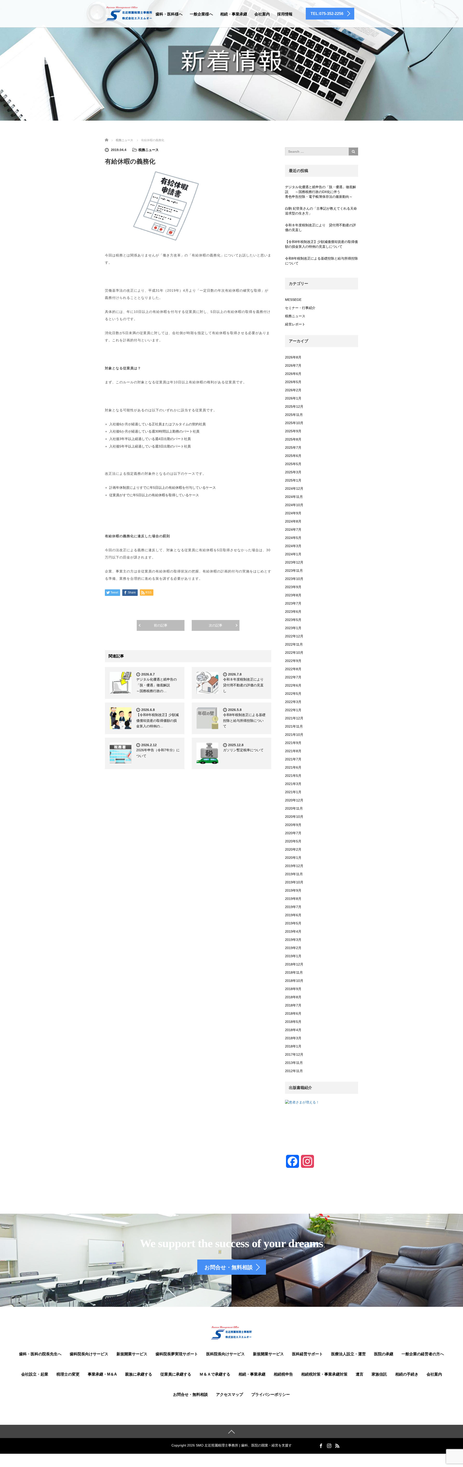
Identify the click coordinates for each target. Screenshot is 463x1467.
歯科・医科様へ (169, 14)
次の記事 (215, 625)
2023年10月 (294, 579)
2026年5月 (293, 382)
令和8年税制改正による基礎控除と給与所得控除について (244, 720)
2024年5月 (293, 538)
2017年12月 (294, 1054)
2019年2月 (293, 948)
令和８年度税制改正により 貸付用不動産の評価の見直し (245, 685)
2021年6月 (293, 767)
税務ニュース (148, 150)
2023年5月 (293, 620)
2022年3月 (293, 702)
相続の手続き (406, 1374)
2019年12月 (294, 866)
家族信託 (379, 1374)
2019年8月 (293, 899)
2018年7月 (293, 1005)
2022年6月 (293, 685)
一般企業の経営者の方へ (423, 1354)
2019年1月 (293, 956)
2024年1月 (293, 554)
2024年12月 (294, 488)
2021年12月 (294, 718)
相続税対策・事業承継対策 (324, 1374)
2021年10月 (294, 735)
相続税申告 (283, 1374)
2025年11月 (294, 415)
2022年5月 (293, 694)
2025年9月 (293, 431)
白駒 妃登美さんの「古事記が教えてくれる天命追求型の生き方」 (321, 211)
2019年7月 (293, 907)
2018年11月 (294, 972)
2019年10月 (294, 882)
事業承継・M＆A (102, 1374)
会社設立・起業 (34, 1374)
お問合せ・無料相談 (190, 1394)
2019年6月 (293, 915)
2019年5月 (293, 923)
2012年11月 (294, 1071)
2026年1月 (293, 398)
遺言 (359, 1374)
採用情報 (285, 14)
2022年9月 (293, 661)
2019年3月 (293, 940)
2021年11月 (294, 726)
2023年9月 (293, 587)
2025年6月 (293, 456)
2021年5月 (293, 776)
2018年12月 (294, 964)
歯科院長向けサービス (89, 1354)
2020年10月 (294, 817)
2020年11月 (294, 808)
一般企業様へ (201, 14)
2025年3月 (293, 472)
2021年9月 (293, 743)
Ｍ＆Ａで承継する (214, 1374)
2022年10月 (294, 652)
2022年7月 (293, 677)
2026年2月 (293, 390)
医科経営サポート (307, 1354)
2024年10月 (294, 505)
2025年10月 (294, 423)
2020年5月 (293, 841)
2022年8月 (293, 669)
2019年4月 (293, 931)
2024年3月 (293, 546)
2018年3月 (293, 1038)
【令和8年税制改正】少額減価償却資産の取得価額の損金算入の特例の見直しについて (321, 244)
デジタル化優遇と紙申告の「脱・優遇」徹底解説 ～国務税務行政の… (156, 685)
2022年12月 (294, 636)
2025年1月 (293, 480)
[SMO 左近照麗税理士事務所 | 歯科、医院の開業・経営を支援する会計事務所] (129, 13)
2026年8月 (293, 357)
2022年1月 (293, 710)
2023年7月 (293, 603)
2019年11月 (294, 874)
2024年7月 (293, 529)
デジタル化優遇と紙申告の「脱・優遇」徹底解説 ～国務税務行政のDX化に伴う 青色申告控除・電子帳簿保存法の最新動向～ (321, 192)
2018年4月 (293, 1030)
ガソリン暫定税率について (243, 750)
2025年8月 (293, 439)
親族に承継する (138, 1374)
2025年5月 (293, 464)
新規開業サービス (131, 1354)
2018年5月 (293, 1022)
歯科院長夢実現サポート (177, 1354)
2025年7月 (293, 447)
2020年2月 (293, 849)
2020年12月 (294, 800)
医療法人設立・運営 (348, 1354)
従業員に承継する (175, 1374)
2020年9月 (293, 825)
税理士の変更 (68, 1374)
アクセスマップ (229, 1394)
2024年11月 (294, 497)
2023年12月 (294, 562)
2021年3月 (293, 784)
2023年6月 (293, 611)
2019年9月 (293, 890)
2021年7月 (293, 759)
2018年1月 (293, 1046)
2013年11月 (294, 1063)
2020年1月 (293, 858)
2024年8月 (293, 521)
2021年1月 (293, 792)
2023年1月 (293, 628)
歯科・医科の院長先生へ (40, 1354)
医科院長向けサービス (225, 1354)
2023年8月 (293, 595)
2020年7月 (293, 833)
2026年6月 (293, 374)
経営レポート (295, 324)
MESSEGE (293, 300)
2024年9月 (293, 513)
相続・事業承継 (233, 14)
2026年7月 (293, 365)
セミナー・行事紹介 (300, 308)
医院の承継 (383, 1354)
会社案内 (262, 14)
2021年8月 (293, 751)
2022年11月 (294, 644)
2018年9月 (293, 989)
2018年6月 (293, 1013)
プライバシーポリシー (270, 1394)
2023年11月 (294, 570)
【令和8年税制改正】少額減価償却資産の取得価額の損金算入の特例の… (157, 720)
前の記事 (160, 625)
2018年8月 (293, 997)
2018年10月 (294, 981)
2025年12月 (294, 406)
